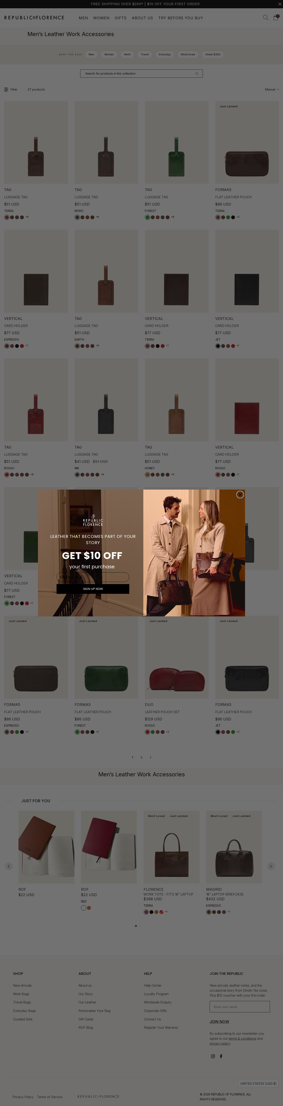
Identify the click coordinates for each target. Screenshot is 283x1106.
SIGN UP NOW (93, 589)
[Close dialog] (240, 494)
